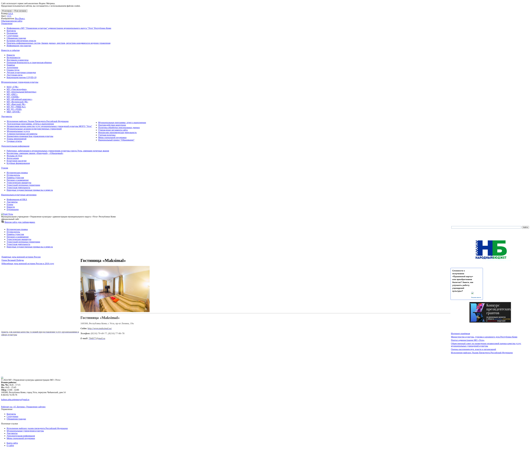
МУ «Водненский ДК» (17, 102)
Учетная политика (106, 135)
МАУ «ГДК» (13, 87)
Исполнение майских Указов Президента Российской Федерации (38, 121)
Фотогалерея (13, 158)
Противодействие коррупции (112, 125)
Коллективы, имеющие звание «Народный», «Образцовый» (35, 153)
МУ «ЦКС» (12, 94)
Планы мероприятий (16, 139)
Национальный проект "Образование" (116, 140)
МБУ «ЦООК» (13, 112)
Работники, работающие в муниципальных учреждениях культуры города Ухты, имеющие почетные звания (58, 151)
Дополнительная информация (21, 436)
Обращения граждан (16, 38)
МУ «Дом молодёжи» (17, 89)
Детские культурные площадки (21, 72)
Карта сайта (12, 443)
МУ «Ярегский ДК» (16, 104)
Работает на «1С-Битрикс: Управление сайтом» (23, 407)
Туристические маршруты (19, 182)
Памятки (11, 65)
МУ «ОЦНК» (13, 97)
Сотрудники (12, 35)
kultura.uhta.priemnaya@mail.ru (15, 399)
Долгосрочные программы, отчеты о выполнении (30, 124)
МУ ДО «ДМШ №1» (16, 107)
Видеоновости (13, 57)
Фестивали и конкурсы (17, 60)
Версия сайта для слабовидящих (20, 222)
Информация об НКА (17, 199)
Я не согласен (20, 11)
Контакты (11, 30)
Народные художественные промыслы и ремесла (30, 190)
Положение (12, 33)
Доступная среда (14, 75)
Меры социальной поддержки (112, 137)
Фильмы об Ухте (14, 156)
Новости (11, 55)
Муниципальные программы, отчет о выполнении (122, 122)
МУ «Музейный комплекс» (19, 99)
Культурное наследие (17, 161)
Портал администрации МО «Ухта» (468, 340)
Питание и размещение (18, 180)
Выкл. (22, 18)
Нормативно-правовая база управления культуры (30, 136)
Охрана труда (13, 70)
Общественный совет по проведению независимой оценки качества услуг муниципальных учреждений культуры (486, 344)
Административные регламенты (22, 134)
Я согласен (7, 11)
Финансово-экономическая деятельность (117, 132)
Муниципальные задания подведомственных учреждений (34, 129)
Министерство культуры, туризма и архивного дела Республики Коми (484, 337)
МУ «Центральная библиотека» (22, 92)
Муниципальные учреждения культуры (25, 431)
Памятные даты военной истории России (21, 257)
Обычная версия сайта (11, 21)
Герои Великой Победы (13, 260)
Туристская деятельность (18, 187)
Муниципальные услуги (18, 131)
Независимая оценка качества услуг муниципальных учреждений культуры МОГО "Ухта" (49, 126)
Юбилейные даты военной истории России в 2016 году (28, 263)
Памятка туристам (15, 177)
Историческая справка (17, 172)
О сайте (10, 445)
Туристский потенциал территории (23, 185)
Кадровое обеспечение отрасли (21, 40)
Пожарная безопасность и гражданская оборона (29, 62)
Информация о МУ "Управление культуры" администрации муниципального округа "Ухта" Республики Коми (59, 28)
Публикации (13, 209)
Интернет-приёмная (460, 333)
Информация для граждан (19, 45)
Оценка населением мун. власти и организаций (473, 349)
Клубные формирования (18, 163)
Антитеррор (12, 67)
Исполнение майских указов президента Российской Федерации (37, 428)
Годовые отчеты (14, 141)
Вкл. (17, 18)
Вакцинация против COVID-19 (21, 77)
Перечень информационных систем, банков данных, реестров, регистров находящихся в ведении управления (58, 43)
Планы (10, 204)
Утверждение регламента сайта (113, 130)
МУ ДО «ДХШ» (14, 109)
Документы (12, 202)
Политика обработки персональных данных (119, 127)
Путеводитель (13, 175)
